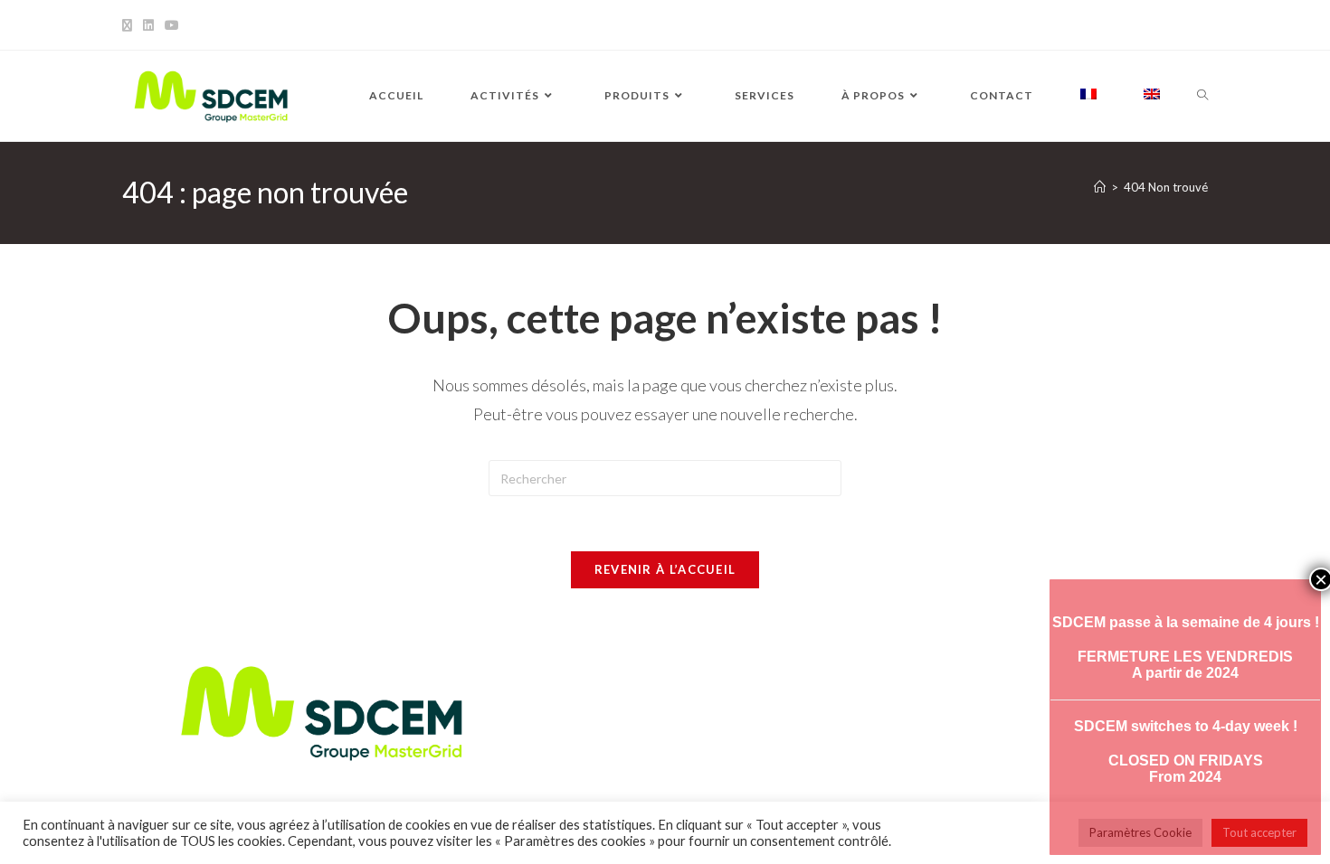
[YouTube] (172, 25)
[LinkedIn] (148, 25)
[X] (130, 25)
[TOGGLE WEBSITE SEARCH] (1202, 96)
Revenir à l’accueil (665, 569)
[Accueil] (1100, 187)
